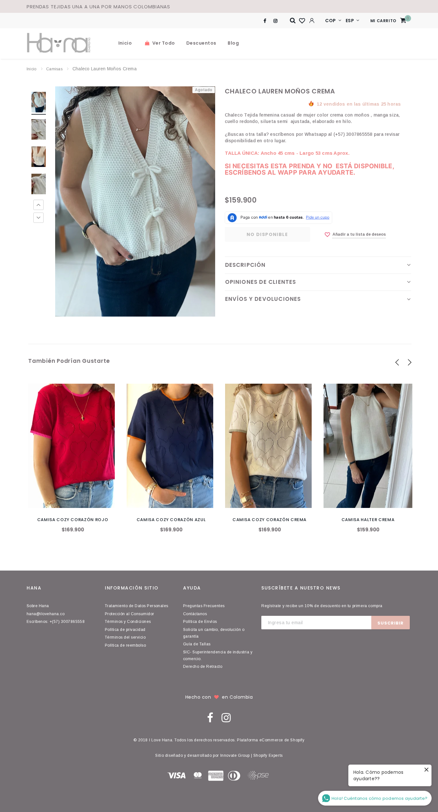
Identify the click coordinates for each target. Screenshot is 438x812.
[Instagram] (275, 20)
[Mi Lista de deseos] (302, 21)
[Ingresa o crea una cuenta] (311, 20)
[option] (135, 201)
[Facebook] (264, 20)
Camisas (54, 69)
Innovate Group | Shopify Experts (251, 755)
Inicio (31, 69)
